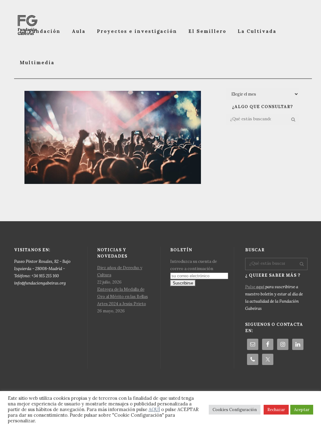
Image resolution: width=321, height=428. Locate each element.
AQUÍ (154, 409)
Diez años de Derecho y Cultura (119, 271)
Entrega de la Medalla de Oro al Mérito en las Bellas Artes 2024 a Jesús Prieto (122, 296)
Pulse (254, 287)
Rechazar (276, 409)
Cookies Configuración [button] (235, 409)
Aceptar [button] (301, 409)
